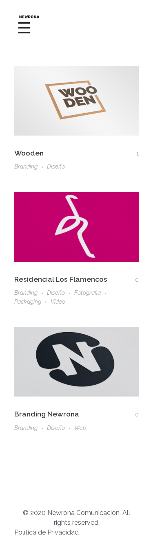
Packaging (27, 301)
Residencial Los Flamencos (60, 279)
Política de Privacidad (46, 532)
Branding (26, 166)
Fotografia (87, 292)
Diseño (56, 166)
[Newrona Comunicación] (76, 17)
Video (58, 301)
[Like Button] (131, 153)
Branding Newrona (46, 414)
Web (80, 428)
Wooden (29, 153)
